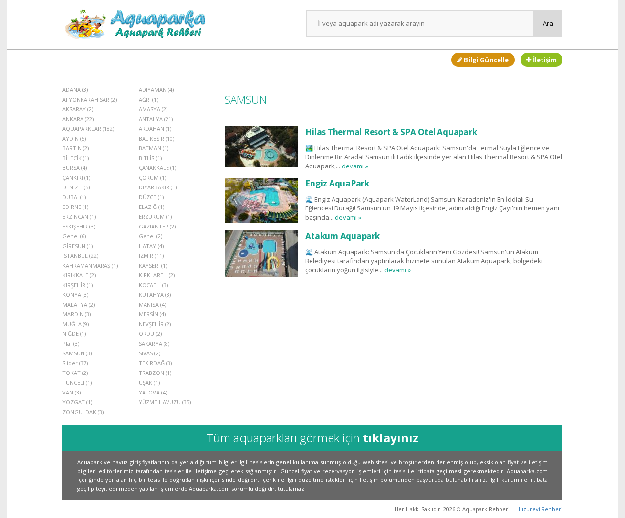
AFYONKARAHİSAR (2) (89, 99)
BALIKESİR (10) (156, 138)
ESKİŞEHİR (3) (78, 226)
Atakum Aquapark (342, 236)
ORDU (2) (150, 333)
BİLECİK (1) (75, 158)
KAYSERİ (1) (153, 265)
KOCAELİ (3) (153, 285)
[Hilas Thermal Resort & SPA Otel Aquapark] (261, 146)
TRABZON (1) (155, 372)
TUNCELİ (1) (77, 382)
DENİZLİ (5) (76, 187)
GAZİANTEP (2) (157, 226)
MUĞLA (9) (75, 324)
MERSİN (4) (152, 314)
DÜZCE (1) (151, 197)
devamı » (355, 166)
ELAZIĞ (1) (151, 206)
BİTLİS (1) (150, 158)
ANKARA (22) (78, 119)
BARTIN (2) (75, 148)
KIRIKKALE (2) (79, 275)
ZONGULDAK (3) (83, 411)
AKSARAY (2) (77, 109)
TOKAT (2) (75, 372)
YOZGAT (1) (77, 402)
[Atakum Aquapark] (261, 253)
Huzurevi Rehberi (539, 509)
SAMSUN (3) (77, 353)
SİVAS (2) (149, 353)
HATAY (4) (151, 245)
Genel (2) (150, 236)
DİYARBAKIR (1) (158, 187)
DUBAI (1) (74, 197)
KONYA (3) (75, 294)
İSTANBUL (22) (80, 255)
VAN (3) (71, 392)
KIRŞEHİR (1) (77, 285)
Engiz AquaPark (337, 183)
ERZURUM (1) (155, 216)
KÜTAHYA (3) (155, 294)
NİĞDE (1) (74, 333)
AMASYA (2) (153, 109)
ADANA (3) (75, 89)
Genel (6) (74, 236)
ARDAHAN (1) (155, 128)
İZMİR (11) (151, 255)
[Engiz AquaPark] (261, 200)
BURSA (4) (74, 167)
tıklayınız (390, 438)
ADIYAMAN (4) (156, 89)
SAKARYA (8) (154, 343)
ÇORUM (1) (152, 177)
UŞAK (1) (149, 382)
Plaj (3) (70, 343)
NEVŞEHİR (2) (155, 324)
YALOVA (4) (153, 392)
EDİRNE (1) (75, 206)
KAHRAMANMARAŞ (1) (90, 265)
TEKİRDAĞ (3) (155, 363)
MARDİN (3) (76, 314)
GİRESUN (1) (77, 245)
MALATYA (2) (78, 304)
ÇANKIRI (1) (76, 177)
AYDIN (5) (74, 138)
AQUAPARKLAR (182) (88, 128)
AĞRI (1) (148, 99)
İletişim (544, 59)
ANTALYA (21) (156, 119)
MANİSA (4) (152, 304)
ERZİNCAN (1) (79, 216)
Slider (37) (75, 363)
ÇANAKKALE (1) (157, 167)
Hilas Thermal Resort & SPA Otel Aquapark (391, 132)
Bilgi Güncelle (485, 59)
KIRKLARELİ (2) (157, 275)
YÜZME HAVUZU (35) (165, 402)
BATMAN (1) (153, 148)
